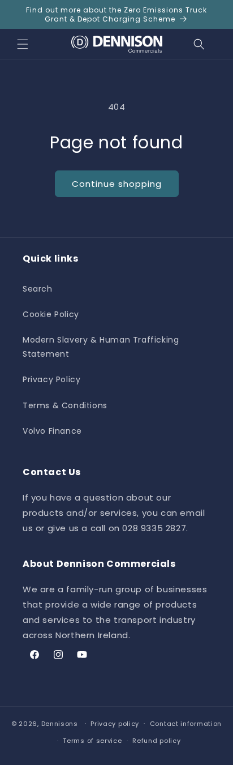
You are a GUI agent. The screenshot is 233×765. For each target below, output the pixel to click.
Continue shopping (117, 184)
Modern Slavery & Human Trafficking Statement (101, 347)
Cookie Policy (51, 314)
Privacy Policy (51, 379)
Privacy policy (114, 723)
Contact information (186, 723)
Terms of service (92, 740)
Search (38, 288)
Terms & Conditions (65, 405)
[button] (22, 44)
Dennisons (59, 723)
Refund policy (156, 740)
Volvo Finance (52, 431)
